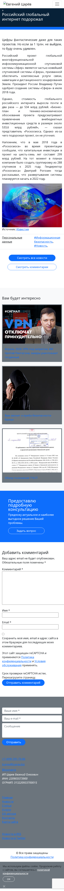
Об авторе (9, 814)
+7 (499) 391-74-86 (13, 759)
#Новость (40, 246)
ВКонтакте (9, 770)
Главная (7, 797)
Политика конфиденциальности (32, 857)
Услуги (6, 810)
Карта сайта (10, 822)
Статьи (6, 805)
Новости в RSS (11, 834)
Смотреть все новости (32, 258)
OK (8, 879)
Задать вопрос (26, 531)
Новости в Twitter (14, 838)
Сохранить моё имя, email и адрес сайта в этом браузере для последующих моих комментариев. (30, 642)
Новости (7, 801)
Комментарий (12, 569)
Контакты (8, 818)
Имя (5, 610)
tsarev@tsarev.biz (13, 764)
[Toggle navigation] (57, 4)
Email (5, 622)
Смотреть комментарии (32, 267)
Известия (22, 229)
